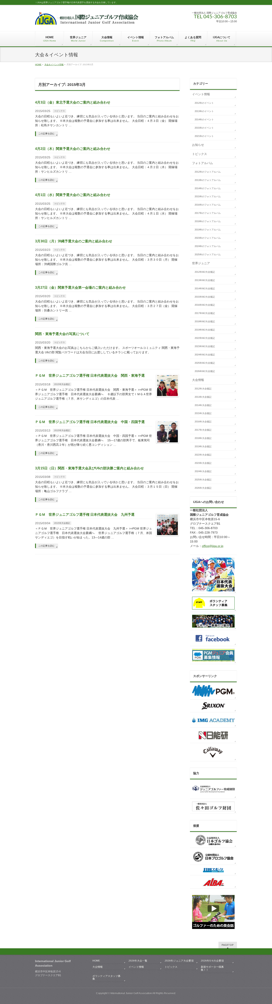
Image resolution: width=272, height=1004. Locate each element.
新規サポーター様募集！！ (212, 968)
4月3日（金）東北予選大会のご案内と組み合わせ (72, 102)
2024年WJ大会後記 (205, 354)
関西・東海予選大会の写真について (62, 334)
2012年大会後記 (203, 388)
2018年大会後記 (203, 438)
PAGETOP (228, 945)
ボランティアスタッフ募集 (106, 977)
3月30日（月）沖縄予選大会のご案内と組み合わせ (73, 241)
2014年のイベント (204, 119)
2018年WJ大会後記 (205, 321)
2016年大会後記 (203, 421)
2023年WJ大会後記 (205, 346)
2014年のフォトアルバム (208, 188)
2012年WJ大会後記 (205, 272)
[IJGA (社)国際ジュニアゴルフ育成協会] (87, 20)
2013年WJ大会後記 (205, 280)
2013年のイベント (204, 111)
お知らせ (198, 144)
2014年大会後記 (203, 405)
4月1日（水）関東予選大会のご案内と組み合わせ (72, 195)
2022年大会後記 (203, 454)
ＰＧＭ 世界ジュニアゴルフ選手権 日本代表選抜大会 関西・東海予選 (90, 375)
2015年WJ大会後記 (205, 296)
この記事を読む (46, 133)
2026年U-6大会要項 (212, 960)
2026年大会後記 (203, 488)
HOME (38, 64)
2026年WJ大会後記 (205, 371)
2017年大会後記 (203, 430)
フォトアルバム (202, 163)
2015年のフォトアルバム (208, 196)
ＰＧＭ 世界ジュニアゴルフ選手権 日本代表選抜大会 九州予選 (85, 514)
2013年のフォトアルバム (208, 180)
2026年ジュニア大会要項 (179, 960)
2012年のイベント (204, 103)
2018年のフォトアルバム (208, 221)
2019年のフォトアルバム (208, 229)
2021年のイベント (204, 136)
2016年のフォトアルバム (208, 204)
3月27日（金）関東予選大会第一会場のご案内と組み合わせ (80, 287)
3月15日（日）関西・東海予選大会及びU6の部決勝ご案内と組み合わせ (89, 468)
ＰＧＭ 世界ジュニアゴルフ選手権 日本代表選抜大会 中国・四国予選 (90, 422)
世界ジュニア (201, 263)
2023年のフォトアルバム (208, 238)
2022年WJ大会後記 (205, 338)
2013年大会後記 (203, 397)
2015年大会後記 (62, 384)
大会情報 (198, 380)
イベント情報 (201, 94)
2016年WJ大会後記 (205, 305)
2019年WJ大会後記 (205, 329)
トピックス (59, 111)
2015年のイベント (204, 127)
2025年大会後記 (203, 479)
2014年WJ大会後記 (205, 288)
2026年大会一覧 (138, 960)
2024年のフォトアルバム (208, 246)
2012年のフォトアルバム (208, 171)
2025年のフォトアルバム (208, 254)
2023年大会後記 (203, 463)
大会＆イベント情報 (54, 64)
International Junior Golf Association (131, 993)
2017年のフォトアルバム (208, 213)
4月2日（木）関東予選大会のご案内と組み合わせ (72, 149)
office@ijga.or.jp (212, 546)
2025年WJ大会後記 (205, 363)
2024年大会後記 (203, 471)
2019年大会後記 (203, 446)
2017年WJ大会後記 (205, 313)
